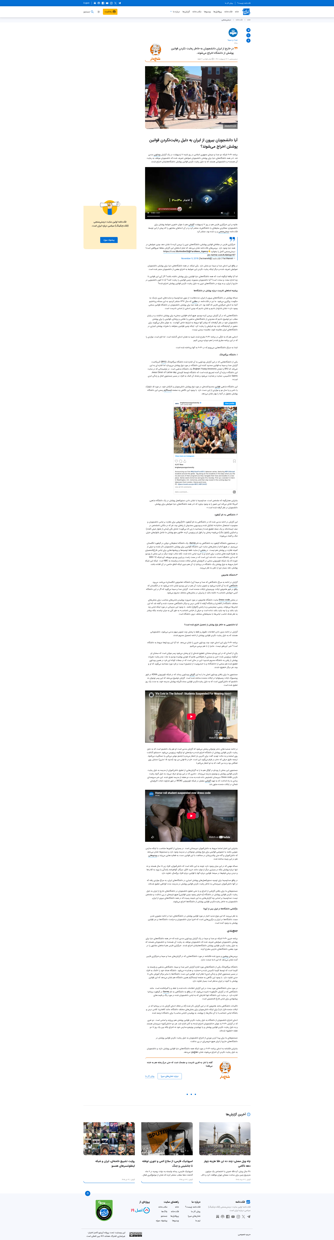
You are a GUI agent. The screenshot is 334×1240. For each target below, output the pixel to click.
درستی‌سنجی (226, 19)
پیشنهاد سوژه (161, 1220)
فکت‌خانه (228, 11)
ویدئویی (157, 154)
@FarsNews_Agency (198, 251)
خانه (237, 11)
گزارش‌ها (186, 11)
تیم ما (197, 1220)
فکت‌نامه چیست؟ (243, 3)
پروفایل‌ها (217, 11)
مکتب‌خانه (196, 11)
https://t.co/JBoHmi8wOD (176, 251)
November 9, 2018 (189, 258)
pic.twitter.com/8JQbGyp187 (221, 255)
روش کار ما (229, 3)
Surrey (193, 543)
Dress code (224, 600)
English (87, 3)
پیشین (225, 956)
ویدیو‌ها (207, 11)
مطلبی (194, 301)
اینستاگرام (168, 390)
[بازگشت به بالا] (87, 1193)
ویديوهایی (152, 855)
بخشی (203, 550)
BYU (164, 362)
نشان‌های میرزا (194, 1216)
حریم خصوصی (244, 1234)
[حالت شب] (98, 12)
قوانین (217, 386)
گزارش (192, 674)
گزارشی (191, 224)
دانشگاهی (233, 585)
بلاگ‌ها (164, 1211)
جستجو (164, 1216)
